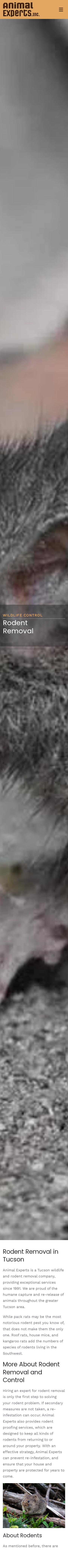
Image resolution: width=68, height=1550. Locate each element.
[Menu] (61, 9)
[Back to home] (21, 9)
